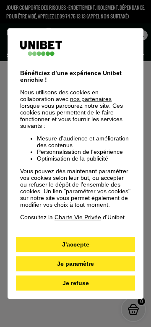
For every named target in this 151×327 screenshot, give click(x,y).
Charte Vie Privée (78, 217)
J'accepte (75, 244)
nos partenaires (91, 99)
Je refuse (75, 283)
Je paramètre (75, 263)
